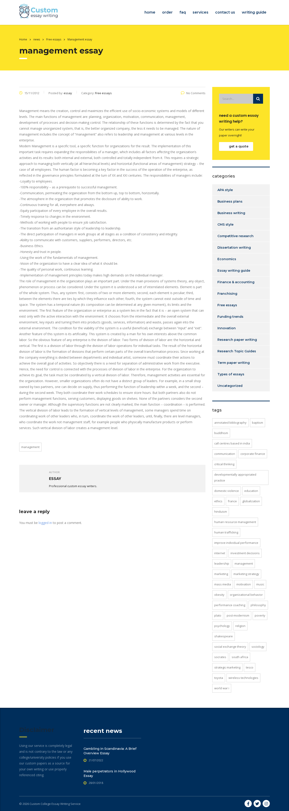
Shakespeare (223, 636)
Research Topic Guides (236, 351)
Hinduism (220, 512)
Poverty (260, 615)
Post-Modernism (238, 615)
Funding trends (230, 317)
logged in (45, 523)
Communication (224, 454)
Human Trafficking (226, 532)
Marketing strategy (246, 574)
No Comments (195, 93)
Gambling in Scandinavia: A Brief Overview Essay (110, 751)
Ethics (218, 501)
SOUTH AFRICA (240, 657)
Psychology (222, 626)
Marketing (221, 574)
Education (251, 491)
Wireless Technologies (243, 678)
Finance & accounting (235, 282)
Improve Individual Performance (236, 543)
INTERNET (219, 553)
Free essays (227, 305)
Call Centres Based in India (232, 443)
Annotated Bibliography (230, 423)
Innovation (226, 328)
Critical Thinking (224, 464)
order (167, 12)
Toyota (218, 678)
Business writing (231, 213)
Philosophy (258, 605)
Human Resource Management (235, 522)
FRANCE (232, 501)
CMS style (225, 224)
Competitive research (235, 236)
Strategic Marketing (227, 667)
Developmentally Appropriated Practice (235, 477)
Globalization (251, 501)
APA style (225, 190)
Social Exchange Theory (230, 647)
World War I (221, 688)
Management (30, 447)
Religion (240, 626)
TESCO (249, 667)
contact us (225, 12)
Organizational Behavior (246, 595)
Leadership (221, 563)
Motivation (243, 584)
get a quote (238, 146)
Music (260, 584)
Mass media (222, 584)
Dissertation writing (234, 247)
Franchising (227, 294)
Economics (226, 259)
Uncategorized (229, 386)
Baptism (257, 423)
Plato (217, 615)
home (149, 12)
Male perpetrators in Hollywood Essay (109, 773)
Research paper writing (237, 340)
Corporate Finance (252, 454)
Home (23, 39)
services (200, 12)
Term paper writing (233, 363)
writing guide (254, 12)
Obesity (219, 595)
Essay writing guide (233, 271)
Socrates (220, 657)
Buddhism (221, 433)
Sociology (258, 647)
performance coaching (229, 605)
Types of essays (230, 374)
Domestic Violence (226, 491)
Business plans (229, 201)
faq (182, 12)
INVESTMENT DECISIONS (245, 553)
